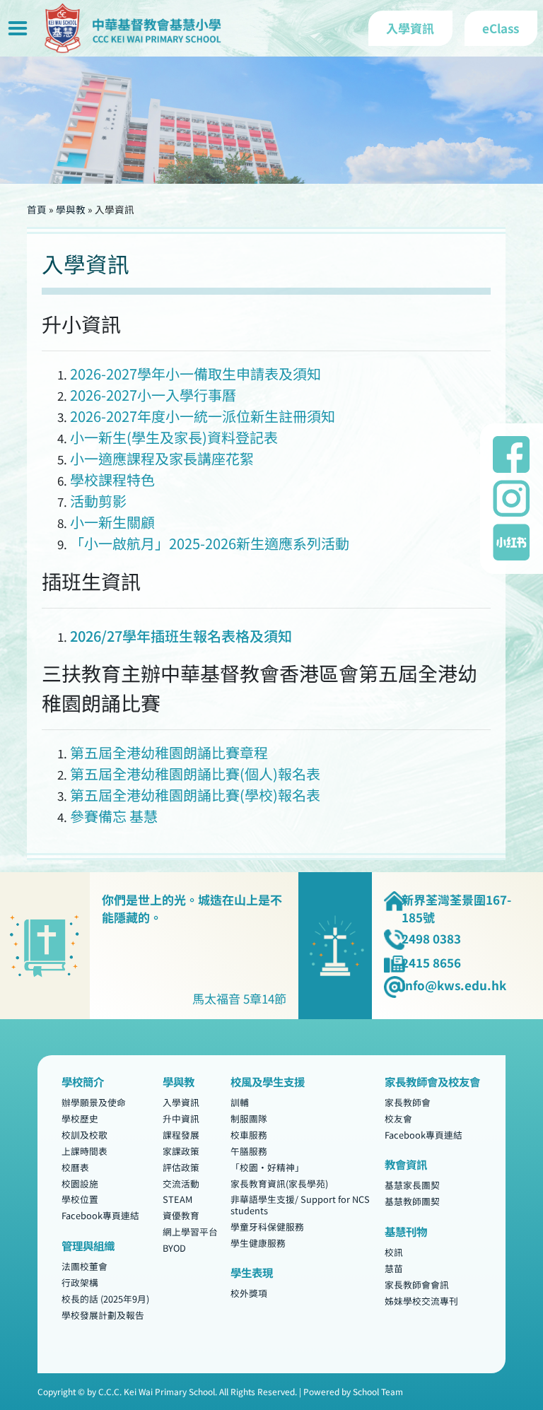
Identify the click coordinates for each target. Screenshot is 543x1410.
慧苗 (394, 1268)
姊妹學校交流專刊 (421, 1301)
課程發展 (181, 1134)
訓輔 (239, 1102)
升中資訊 (181, 1118)
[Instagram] (511, 498)
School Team (378, 1391)
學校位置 (80, 1199)
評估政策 (181, 1167)
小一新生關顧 (112, 522)
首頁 (37, 209)
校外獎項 (248, 1293)
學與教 (71, 209)
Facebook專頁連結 (100, 1216)
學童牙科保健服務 (267, 1226)
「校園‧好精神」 (267, 1167)
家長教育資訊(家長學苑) (279, 1183)
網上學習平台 (190, 1232)
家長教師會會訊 (417, 1284)
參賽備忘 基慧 (114, 816)
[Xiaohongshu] (511, 542)
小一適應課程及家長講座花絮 (162, 458)
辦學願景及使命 (94, 1102)
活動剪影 (98, 500)
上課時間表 (84, 1151)
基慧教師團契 (412, 1202)
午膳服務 (248, 1151)
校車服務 (248, 1134)
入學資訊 (181, 1102)
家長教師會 (408, 1102)
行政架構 (80, 1282)
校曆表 (75, 1167)
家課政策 (181, 1151)
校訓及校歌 (84, 1134)
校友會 (398, 1118)
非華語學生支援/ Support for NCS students (300, 1205)
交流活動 (181, 1183)
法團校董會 (84, 1266)
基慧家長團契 (412, 1185)
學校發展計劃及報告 (103, 1315)
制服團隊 (248, 1118)
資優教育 (181, 1216)
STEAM (177, 1199)
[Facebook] (511, 454)
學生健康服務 (258, 1243)
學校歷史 (80, 1118)
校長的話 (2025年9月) (105, 1298)
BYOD (174, 1248)
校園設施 (80, 1183)
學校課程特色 (112, 479)
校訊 (394, 1252)
